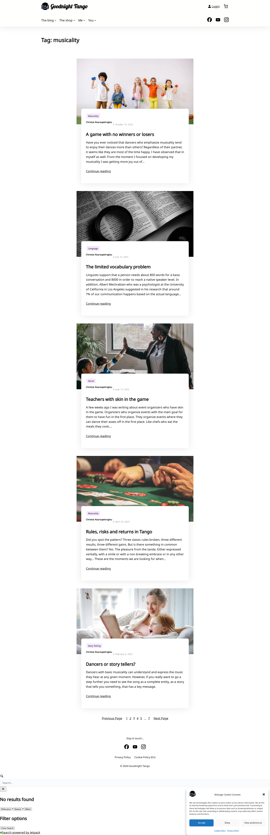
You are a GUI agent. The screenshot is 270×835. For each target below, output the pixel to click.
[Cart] (226, 6)
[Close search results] (3, 789)
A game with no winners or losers (120, 134)
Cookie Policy (220, 830)
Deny (227, 822)
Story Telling (94, 645)
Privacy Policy (233, 830)
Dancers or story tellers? (110, 664)
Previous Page (112, 718)
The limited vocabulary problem (118, 267)
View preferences (253, 822)
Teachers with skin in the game (117, 399)
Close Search (7, 828)
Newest (17, 809)
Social (91, 380)
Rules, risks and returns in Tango (119, 531)
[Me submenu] (84, 20)
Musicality (93, 115)
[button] (263, 794)
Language (93, 248)
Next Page (161, 718)
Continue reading (98, 171)
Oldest (28, 809)
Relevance (6, 809)
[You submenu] (95, 20)
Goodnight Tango (69, 6)
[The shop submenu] (74, 20)
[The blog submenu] (55, 20)
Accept (201, 822)
